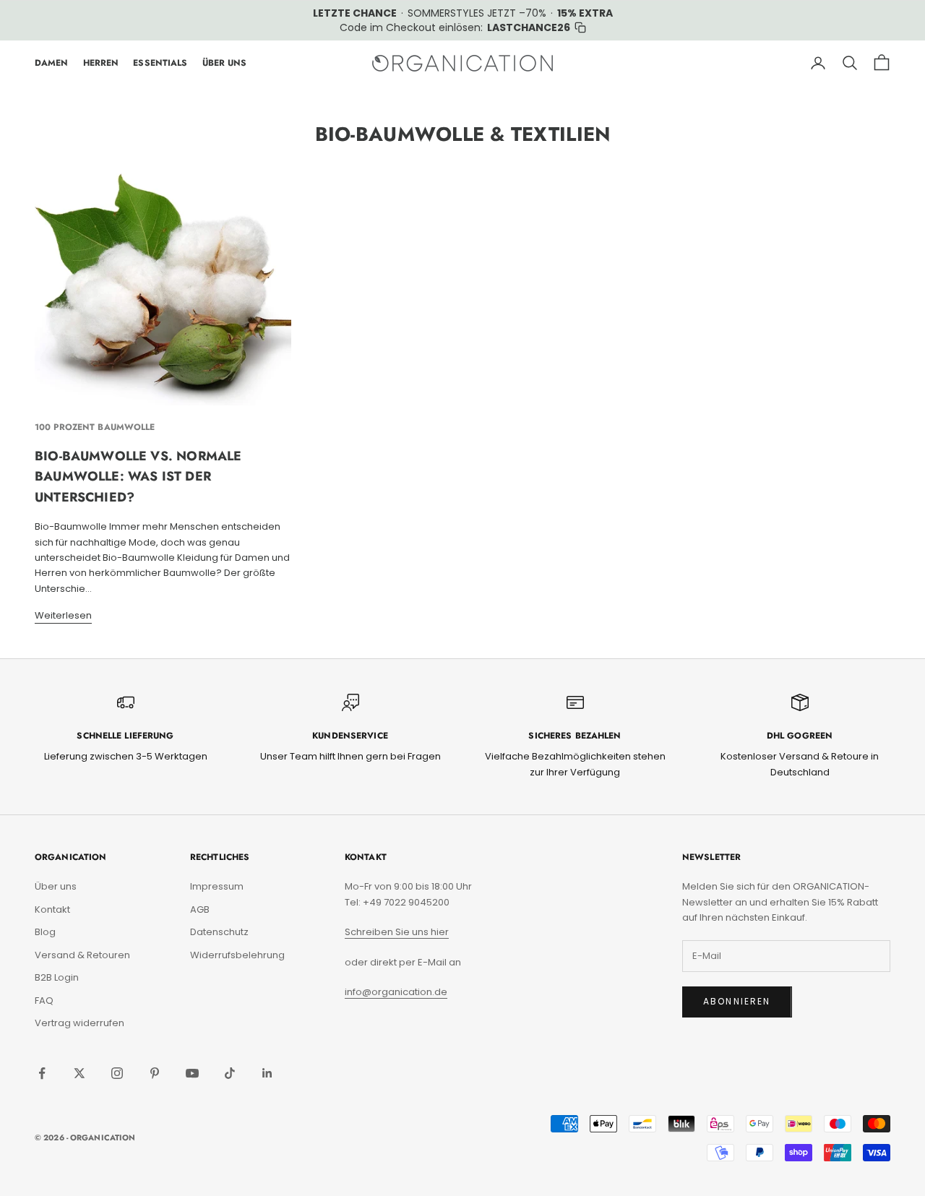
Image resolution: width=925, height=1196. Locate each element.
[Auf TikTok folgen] (230, 1073)
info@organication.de (396, 992)
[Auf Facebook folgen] (42, 1073)
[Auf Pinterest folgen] (154, 1073)
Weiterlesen (63, 615)
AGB (200, 909)
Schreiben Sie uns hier (397, 932)
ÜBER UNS (224, 62)
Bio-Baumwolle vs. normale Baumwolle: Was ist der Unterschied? (138, 477)
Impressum (217, 886)
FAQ (44, 1000)
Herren (101, 62)
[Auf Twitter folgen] (79, 1073)
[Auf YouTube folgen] (192, 1073)
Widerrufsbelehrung (237, 955)
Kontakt (52, 909)
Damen (52, 62)
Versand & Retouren (82, 955)
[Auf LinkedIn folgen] (267, 1073)
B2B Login (57, 977)
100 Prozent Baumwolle (95, 427)
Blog (45, 932)
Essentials (160, 62)
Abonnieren (737, 1001)
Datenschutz (219, 932)
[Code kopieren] (580, 27)
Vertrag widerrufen (79, 1023)
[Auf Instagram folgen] (117, 1073)
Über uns (56, 886)
